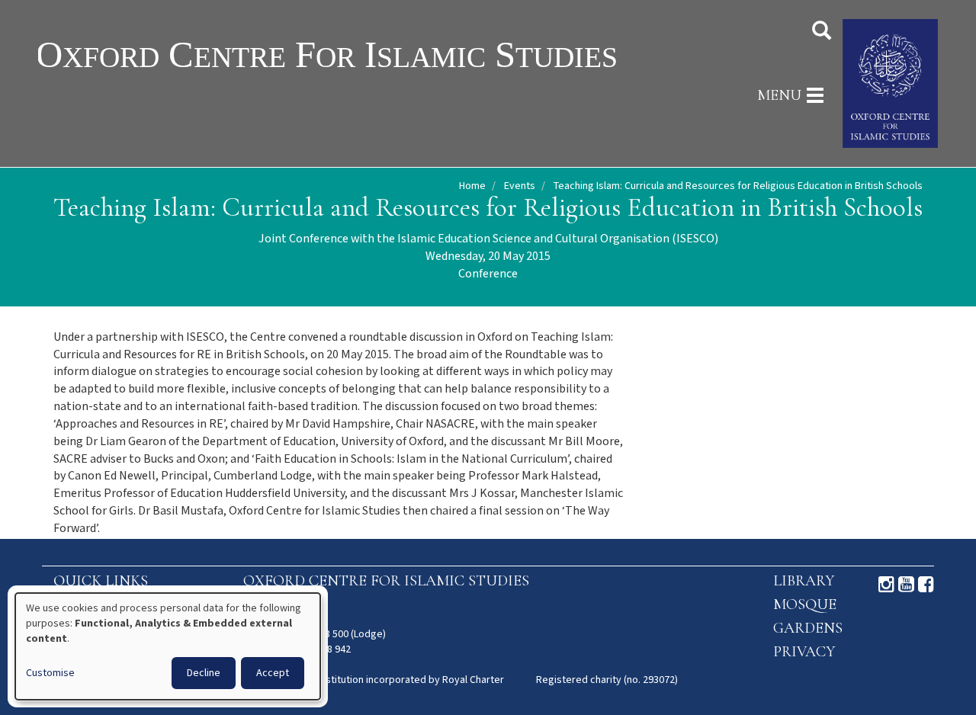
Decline (203, 673)
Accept (272, 673)
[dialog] (167, 646)
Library (803, 581)
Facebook (926, 585)
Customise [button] (50, 673)
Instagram (886, 585)
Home (472, 186)
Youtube (906, 585)
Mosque (804, 604)
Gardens (808, 628)
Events (519, 186)
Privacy (804, 652)
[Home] (376, 53)
